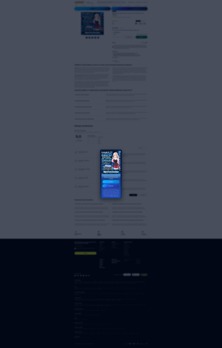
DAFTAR (111, 186)
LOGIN (111, 181)
